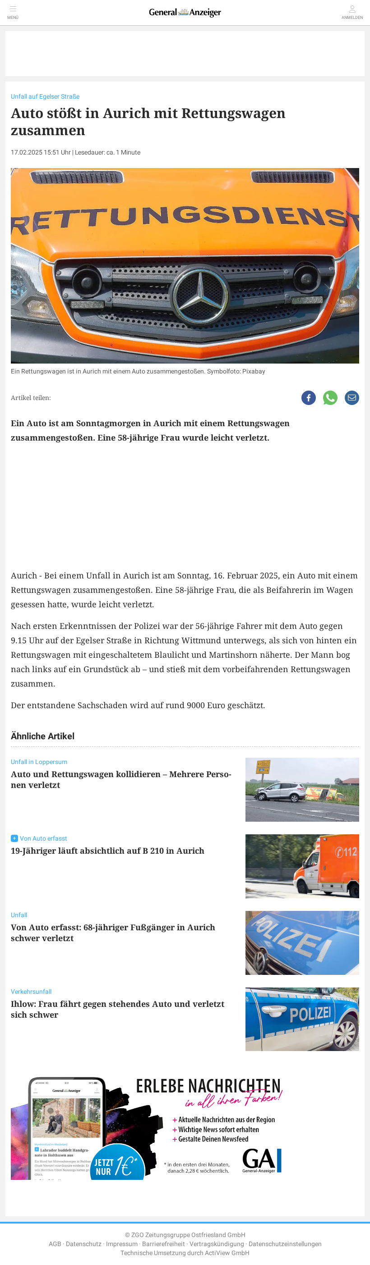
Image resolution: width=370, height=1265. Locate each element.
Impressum (122, 1244)
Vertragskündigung (217, 1244)
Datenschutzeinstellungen (285, 1244)
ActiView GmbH (227, 1253)
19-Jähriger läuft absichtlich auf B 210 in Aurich (107, 850)
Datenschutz (84, 1244)
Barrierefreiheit (163, 1244)
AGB (55, 1244)
